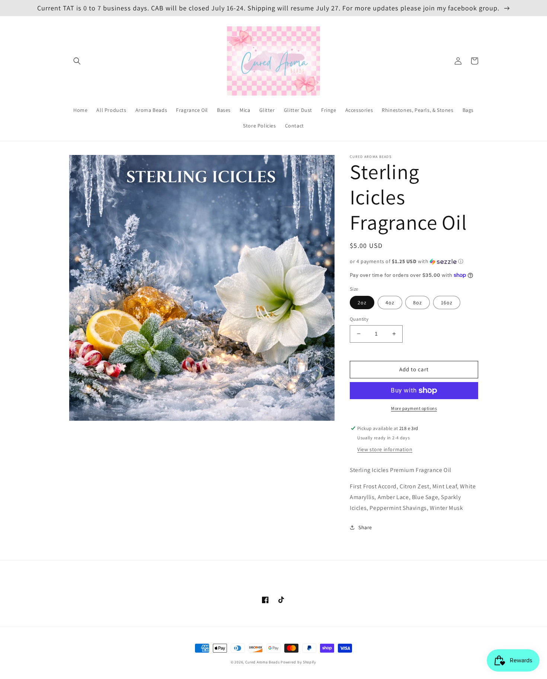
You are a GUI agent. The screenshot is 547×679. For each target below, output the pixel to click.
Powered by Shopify (298, 662)
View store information (384, 449)
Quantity (359, 319)
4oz (390, 302)
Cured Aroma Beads (262, 662)
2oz (362, 302)
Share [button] (365, 527)
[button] (77, 61)
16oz (446, 302)
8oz (417, 302)
